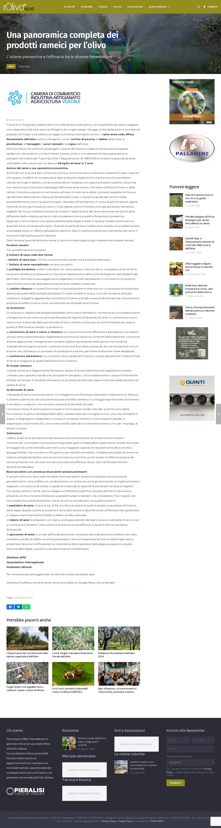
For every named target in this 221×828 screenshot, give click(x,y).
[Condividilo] (10, 606)
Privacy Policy (108, 821)
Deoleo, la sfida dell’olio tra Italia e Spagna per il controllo (92, 741)
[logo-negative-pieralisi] (25, 791)
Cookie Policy (125, 821)
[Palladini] (192, 170)
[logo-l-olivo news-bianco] (19, 7)
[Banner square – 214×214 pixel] (192, 358)
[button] (168, 7)
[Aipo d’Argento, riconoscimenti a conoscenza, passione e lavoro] (119, 664)
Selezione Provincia (179, 756)
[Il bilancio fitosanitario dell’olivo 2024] (119, 628)
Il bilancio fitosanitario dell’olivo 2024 (116, 654)
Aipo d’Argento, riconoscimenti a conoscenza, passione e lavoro (117, 690)
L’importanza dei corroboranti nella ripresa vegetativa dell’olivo (27, 654)
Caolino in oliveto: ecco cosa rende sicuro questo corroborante (143, 765)
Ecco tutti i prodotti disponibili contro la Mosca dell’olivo (69, 690)
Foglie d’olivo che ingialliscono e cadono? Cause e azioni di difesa (25, 688)
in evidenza (19, 597)
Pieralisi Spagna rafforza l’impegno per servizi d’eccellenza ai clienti (199, 220)
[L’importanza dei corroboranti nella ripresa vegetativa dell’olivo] (27, 628)
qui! (91, 574)
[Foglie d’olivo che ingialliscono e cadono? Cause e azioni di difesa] (27, 664)
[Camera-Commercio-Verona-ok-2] (44, 115)
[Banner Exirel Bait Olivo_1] (192, 123)
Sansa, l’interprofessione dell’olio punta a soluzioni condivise (200, 310)
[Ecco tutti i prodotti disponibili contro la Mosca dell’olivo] (73, 664)
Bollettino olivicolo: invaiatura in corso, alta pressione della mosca (199, 289)
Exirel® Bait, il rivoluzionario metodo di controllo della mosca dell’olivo (199, 243)
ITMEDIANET (157, 821)
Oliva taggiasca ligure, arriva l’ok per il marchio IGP (199, 267)
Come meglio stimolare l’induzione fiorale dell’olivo (72, 654)
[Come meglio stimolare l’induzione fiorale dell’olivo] (73, 628)
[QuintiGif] (192, 419)
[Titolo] (204, 7)
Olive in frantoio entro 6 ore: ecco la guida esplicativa (199, 198)
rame (30, 597)
